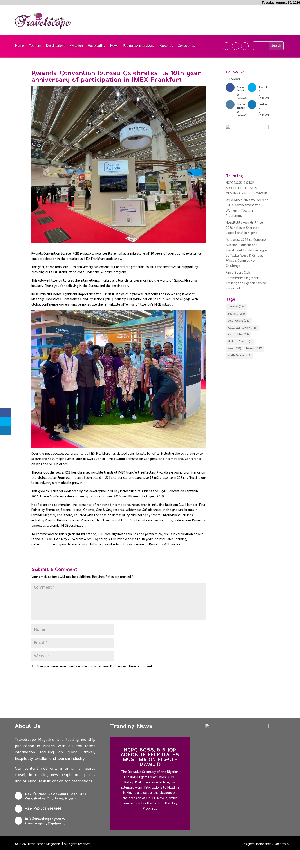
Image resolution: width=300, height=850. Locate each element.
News (114, 46)
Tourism (35, 46)
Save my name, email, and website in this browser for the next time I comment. (95, 666)
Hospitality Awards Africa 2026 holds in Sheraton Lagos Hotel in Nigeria (244, 228)
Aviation (76, 46)
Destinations (55, 46)
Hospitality (96, 46)
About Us (166, 46)
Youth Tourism (239, 355)
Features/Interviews (138, 46)
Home (19, 46)
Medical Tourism (240, 341)
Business (236, 313)
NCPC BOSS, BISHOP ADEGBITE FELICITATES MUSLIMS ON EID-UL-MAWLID (246, 188)
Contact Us (186, 46)
